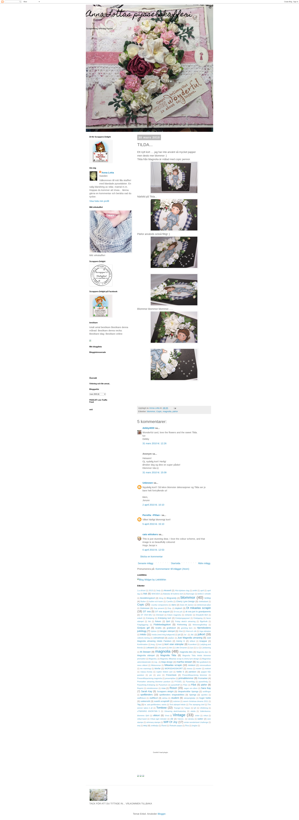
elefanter (188, 615)
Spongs (192, 695)
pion (159, 675)
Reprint (140, 688)
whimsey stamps (153, 722)
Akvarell (167, 590)
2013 (151, 591)
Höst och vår (191, 631)
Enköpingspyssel (182, 618)
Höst (181, 631)
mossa (189, 669)
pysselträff (175, 685)
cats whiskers (150, 534)
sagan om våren (191, 688)
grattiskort (171, 628)
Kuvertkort (192, 644)
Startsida (175, 563)
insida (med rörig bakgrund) (163, 635)
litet (170, 648)
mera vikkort (142, 665)
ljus (191, 648)
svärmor (176, 701)
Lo (197, 648)
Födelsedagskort (162, 624)
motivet (208, 669)
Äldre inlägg (204, 563)
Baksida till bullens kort (173, 594)
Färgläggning (142, 625)
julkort (201, 634)
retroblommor (152, 688)
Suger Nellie (205, 698)
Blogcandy (171, 598)
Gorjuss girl (143, 628)
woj (138, 726)
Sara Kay (206, 688)
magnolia (167, 411)
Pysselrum (163, 685)
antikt (194, 591)
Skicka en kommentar (151, 556)
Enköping (150, 618)
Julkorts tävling (143, 638)
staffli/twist (141, 698)
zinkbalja (154, 726)
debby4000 (148, 428)
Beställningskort (147, 598)
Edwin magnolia (174, 615)
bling (161, 598)
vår (171, 719)
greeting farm (187, 628)
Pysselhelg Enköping (146, 685)
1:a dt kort (141, 591)
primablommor (186, 678)
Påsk (193, 684)
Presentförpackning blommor (194, 675)
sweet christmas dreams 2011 (195, 701)
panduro (192, 672)
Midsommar (156, 665)
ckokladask (203, 601)
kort (159, 644)
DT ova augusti (162, 611)
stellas (164, 698)
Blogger (162, 814)
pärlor (175, 411)
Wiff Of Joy (171, 722)
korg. (153, 644)
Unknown (147, 483)
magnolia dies (186, 652)
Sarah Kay (146, 691)
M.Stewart (145, 652)
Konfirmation (142, 644)
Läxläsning (206, 648)
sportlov (204, 695)
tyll (195, 708)
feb (149, 621)
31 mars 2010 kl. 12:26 (154, 443)
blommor (151, 411)
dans (173, 605)
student (175, 698)
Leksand (150, 647)
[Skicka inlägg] (175, 408)
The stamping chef (196, 705)
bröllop (208, 598)
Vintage (179, 715)
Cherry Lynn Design (185, 601)
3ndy (158, 591)
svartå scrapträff (161, 701)
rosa (163, 688)
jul (179, 634)
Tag (139, 704)
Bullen (143, 601)
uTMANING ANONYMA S (148, 711)
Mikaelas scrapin (173, 665)
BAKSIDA (156, 594)
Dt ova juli (178, 612)
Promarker (203, 678)
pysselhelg (203, 682)
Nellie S (180, 672)
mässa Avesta (146, 672)
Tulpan (187, 708)
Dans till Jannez (187, 605)
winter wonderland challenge (196, 722)
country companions (159, 605)
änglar (194, 726)
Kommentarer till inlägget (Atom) (172, 569)
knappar (203, 641)
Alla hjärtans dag (182, 591)
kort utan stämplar (174, 644)
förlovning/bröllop (200, 625)
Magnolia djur (202, 652)
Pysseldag (190, 682)
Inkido (143, 634)
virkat (205, 716)
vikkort (156, 715)
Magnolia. (153, 659)
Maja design (167, 662)
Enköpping (198, 618)
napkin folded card (164, 672)
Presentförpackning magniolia (149, 678)
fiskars (158, 621)
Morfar (158, 668)
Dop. (170, 608)
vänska (191, 719)
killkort (192, 641)
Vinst (167, 716)
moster (198, 669)
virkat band (142, 719)
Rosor (173, 687)
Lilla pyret (162, 648)
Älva (187, 726)
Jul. (192, 634)
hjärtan (154, 631)
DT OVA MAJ (146, 615)
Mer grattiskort (202, 662)
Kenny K (180, 641)
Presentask (171, 675)
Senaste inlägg (145, 563)
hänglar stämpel (167, 631)
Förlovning (182, 624)
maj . (156, 662)
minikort (191, 665)
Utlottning (204, 708)
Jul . (185, 635)
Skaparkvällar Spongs (188, 691)
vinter (197, 716)
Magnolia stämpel (146, 655)
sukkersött (145, 701)
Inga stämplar (205, 631)
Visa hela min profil (99, 201)
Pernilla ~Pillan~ (151, 515)
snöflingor (207, 692)
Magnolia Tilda (168, 655)
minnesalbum (205, 665)
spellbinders (146, 694)
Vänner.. (180, 719)
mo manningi (145, 669)
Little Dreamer (181, 648)
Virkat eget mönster (158, 719)
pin (150, 675)
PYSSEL (178, 682)
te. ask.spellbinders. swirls (155, 705)
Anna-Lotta (108, 172)
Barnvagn (190, 594)
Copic (159, 411)
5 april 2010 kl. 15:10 (153, 524)
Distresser (145, 608)
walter (200, 719)
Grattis (158, 628)
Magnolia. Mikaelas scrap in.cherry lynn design (179, 659)
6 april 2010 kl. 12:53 (153, 549)
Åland (163, 726)
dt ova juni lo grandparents (198, 611)
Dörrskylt (160, 615)
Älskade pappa (175, 726)
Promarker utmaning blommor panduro (153, 682)
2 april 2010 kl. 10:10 (153, 504)
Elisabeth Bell (202, 615)
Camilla (169, 601)
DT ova (147, 611)
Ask (145, 593)
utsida (193, 711)
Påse (185, 685)
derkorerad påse (204, 605)
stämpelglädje (189, 698)
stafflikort (154, 698)
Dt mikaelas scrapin (198, 607)
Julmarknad (158, 638)
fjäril (168, 621)
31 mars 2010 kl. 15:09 (154, 472)
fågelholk (204, 621)
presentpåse (170, 678)
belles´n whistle (204, 594)
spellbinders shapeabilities (171, 695)
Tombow (161, 707)
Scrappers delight (165, 691)
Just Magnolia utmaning (190, 637)
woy (145, 725)
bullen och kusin (156, 601)
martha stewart (184, 662)
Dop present (159, 608)
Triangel (177, 708)
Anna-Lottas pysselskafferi (139, 14)
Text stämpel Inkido (178, 705)
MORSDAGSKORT (174, 668)
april (202, 591)
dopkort (178, 608)
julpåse (171, 638)
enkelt (139, 618)
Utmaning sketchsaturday (175, 711)
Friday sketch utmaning (185, 621)
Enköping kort (164, 618)
